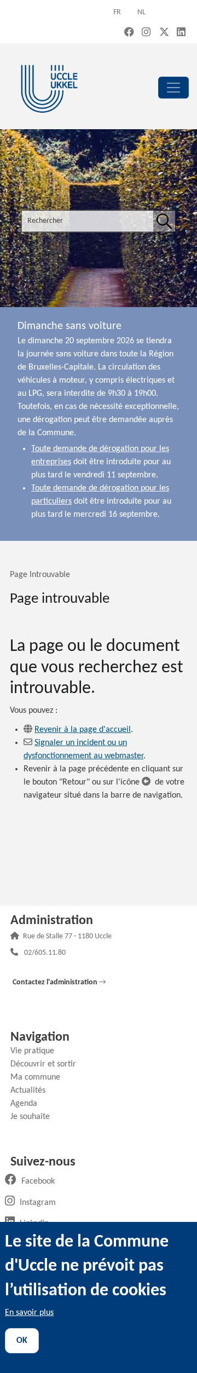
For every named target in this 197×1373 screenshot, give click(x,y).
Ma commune (39, 1077)
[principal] (173, 88)
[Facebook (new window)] (129, 33)
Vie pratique (36, 1051)
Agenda (28, 1103)
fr (117, 12)
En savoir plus (29, 1312)
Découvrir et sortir (47, 1064)
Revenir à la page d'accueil (82, 729)
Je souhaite (34, 1116)
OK (21, 1340)
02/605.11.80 (45, 953)
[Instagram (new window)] (146, 33)
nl (141, 12)
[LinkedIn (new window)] (181, 33)
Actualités (32, 1090)
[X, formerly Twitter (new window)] (164, 33)
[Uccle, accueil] (49, 87)
